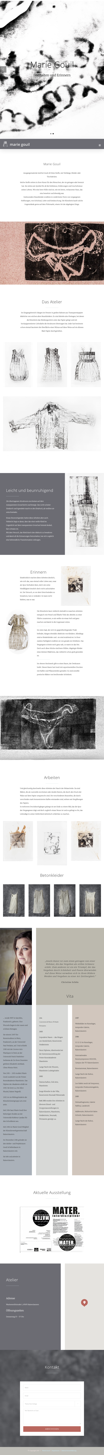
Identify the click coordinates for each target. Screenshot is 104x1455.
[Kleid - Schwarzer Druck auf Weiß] (18, 344)
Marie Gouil (46, 1451)
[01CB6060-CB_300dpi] (64, 886)
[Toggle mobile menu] (100, 145)
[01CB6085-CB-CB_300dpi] (39, 886)
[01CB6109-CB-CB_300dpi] (14, 886)
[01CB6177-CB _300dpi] (76, 568)
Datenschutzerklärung (68, 1451)
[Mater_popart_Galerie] (52, 1209)
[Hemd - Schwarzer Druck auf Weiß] (52, 393)
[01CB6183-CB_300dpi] (18, 823)
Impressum (55, 1451)
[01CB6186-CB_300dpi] (52, 823)
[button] (84, 1303)
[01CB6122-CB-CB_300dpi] (90, 886)
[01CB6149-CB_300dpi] (18, 611)
